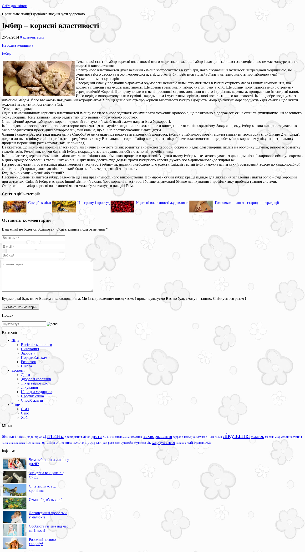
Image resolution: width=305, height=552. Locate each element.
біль (5, 436)
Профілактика (32, 396)
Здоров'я (18, 370)
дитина (53, 435)
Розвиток (28, 362)
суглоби (127, 442)
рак (104, 442)
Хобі (24, 417)
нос (28, 442)
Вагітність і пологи (36, 345)
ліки (218, 436)
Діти (15, 340)
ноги (22, 442)
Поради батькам (34, 357)
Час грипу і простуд (93, 203)
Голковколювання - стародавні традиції (247, 203)
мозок (285, 437)
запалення (136, 437)
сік (149, 442)
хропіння (181, 442)
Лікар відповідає (34, 383)
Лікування (29, 387)
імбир (6, 53)
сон (117, 442)
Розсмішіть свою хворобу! (42, 541)
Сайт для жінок (14, 6)
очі (58, 442)
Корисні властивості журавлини (162, 203)
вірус (38, 437)
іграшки (198, 442)
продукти (93, 442)
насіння (6, 443)
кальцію (189, 437)
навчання (296, 437)
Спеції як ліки (39, 203)
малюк (257, 436)
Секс (25, 413)
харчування (163, 442)
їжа (207, 442)
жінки (118, 437)
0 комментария (32, 37)
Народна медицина (17, 45)
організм (48, 442)
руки (111, 442)
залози (126, 436)
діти (87, 436)
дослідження (73, 437)
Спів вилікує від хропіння (42, 488)
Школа (26, 366)
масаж (269, 437)
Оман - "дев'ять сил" (45, 500)
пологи (78, 442)
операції (36, 442)
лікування (236, 435)
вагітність (17, 436)
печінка (66, 442)
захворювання (157, 436)
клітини (200, 437)
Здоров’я (28, 353)
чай (190, 442)
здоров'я (178, 437)
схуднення (140, 442)
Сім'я (25, 409)
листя (210, 437)
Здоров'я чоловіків (36, 379)
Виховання (30, 349)
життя (108, 436)
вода (30, 437)
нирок (14, 443)
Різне (15, 405)
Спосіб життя (32, 400)
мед (277, 437)
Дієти (25, 375)
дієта (97, 436)
